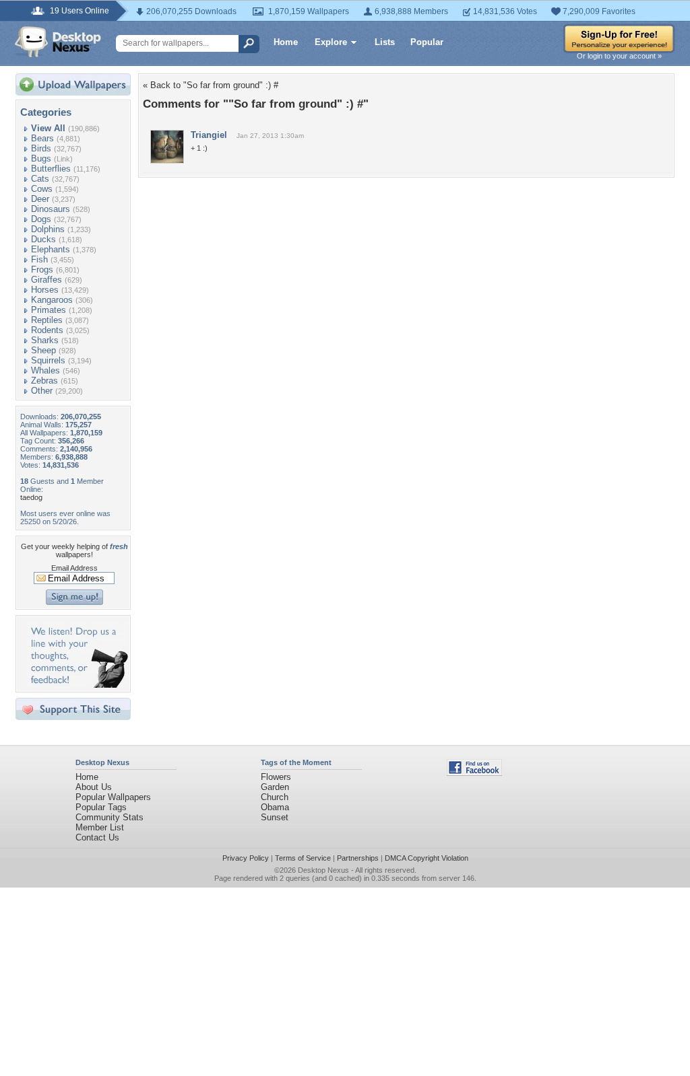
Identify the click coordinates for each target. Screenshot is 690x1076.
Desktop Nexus (323, 870)
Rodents (47, 330)
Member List (99, 827)
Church (274, 797)
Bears (42, 138)
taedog (31, 497)
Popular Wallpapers (113, 797)
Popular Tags (101, 807)
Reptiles (47, 320)
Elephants (50, 249)
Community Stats (109, 817)
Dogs (41, 219)
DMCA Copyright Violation (426, 858)
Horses (45, 290)
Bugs (41, 158)
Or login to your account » (619, 56)
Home (286, 42)
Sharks (45, 340)
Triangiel (209, 135)
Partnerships (358, 858)
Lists (385, 42)
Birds (41, 148)
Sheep (43, 350)
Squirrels (48, 360)
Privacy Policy (245, 858)
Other (42, 391)
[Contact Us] (77, 685)
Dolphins (48, 229)
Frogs (42, 269)
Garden (275, 787)
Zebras (44, 380)
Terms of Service (303, 858)
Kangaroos (52, 300)
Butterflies (51, 169)
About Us (93, 787)
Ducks (43, 239)
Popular (426, 42)
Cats (40, 179)
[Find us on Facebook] (474, 773)
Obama (275, 807)
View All (48, 128)
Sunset (274, 817)
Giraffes (46, 280)
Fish (39, 259)
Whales (45, 370)
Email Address (74, 568)
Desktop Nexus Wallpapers (58, 41)
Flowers (276, 777)
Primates (48, 310)
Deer (40, 199)
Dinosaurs (50, 209)
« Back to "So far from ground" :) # (210, 85)
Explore (331, 42)
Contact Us (97, 837)
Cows (42, 189)
